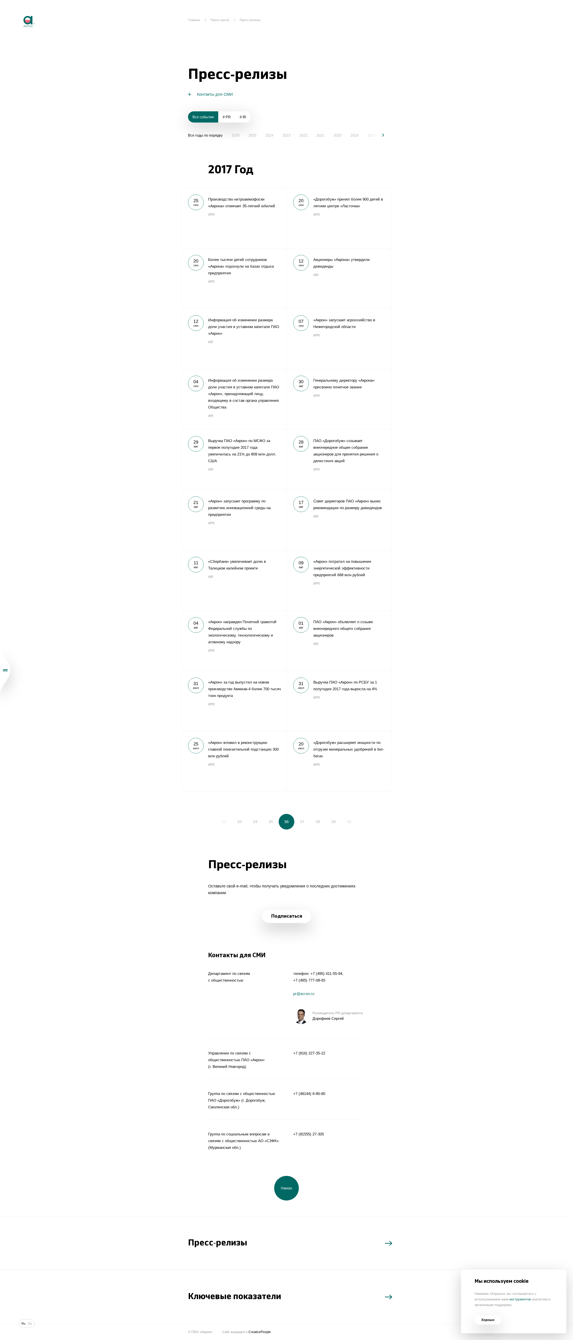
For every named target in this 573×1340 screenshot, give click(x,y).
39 (333, 821)
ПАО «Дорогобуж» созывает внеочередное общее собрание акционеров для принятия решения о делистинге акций (339, 459)
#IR (316, 275)
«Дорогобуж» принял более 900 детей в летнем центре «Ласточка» (339, 218)
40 (349, 821)
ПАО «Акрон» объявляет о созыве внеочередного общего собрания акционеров (339, 640)
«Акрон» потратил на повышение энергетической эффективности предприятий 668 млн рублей (339, 580)
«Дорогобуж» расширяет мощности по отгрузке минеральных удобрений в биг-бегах (339, 761)
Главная (194, 20)
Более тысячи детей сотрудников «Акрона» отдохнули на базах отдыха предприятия (233, 278)
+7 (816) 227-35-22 (309, 1053)
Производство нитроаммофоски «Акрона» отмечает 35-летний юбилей (233, 218)
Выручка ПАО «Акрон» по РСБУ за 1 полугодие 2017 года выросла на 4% (339, 701)
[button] (379, 135)
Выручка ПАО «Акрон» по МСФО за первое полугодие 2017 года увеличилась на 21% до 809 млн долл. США (233, 459)
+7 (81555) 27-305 (308, 1134)
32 (224, 821)
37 (302, 821)
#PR (211, 214)
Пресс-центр (220, 20)
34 (255, 821)
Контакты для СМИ (215, 94)
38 (318, 821)
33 (239, 821)
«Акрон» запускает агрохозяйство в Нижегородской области (339, 339)
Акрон (19, 12)
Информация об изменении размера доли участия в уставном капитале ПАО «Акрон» (233, 339)
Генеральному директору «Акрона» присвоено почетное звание (339, 399)
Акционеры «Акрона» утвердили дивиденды (339, 278)
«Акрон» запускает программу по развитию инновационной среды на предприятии (233, 520)
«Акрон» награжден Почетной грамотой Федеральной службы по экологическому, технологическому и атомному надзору (233, 640)
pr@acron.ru (303, 994)
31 (208, 821)
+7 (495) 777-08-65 (309, 980)
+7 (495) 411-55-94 (326, 974)
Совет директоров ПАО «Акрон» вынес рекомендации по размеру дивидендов (339, 520)
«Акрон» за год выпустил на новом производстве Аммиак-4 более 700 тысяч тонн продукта (233, 701)
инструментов (520, 1299)
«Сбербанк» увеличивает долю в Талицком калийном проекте (233, 580)
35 (271, 821)
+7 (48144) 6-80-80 (309, 1094)
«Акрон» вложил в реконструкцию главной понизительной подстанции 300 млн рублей (233, 761)
